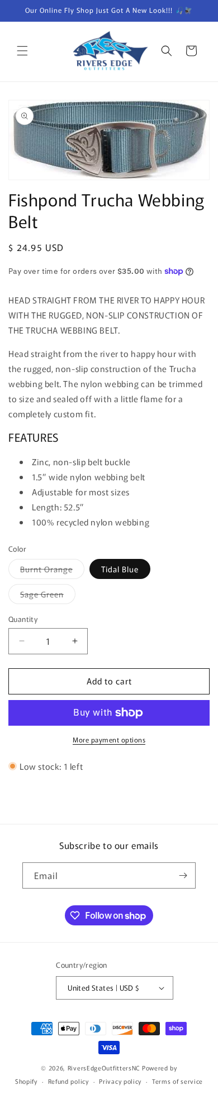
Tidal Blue (120, 569)
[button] (22, 50)
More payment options (109, 739)
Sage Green (47, 596)
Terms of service (177, 1081)
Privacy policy (120, 1081)
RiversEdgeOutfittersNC (104, 1067)
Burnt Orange (52, 571)
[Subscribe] (182, 875)
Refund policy (68, 1081)
